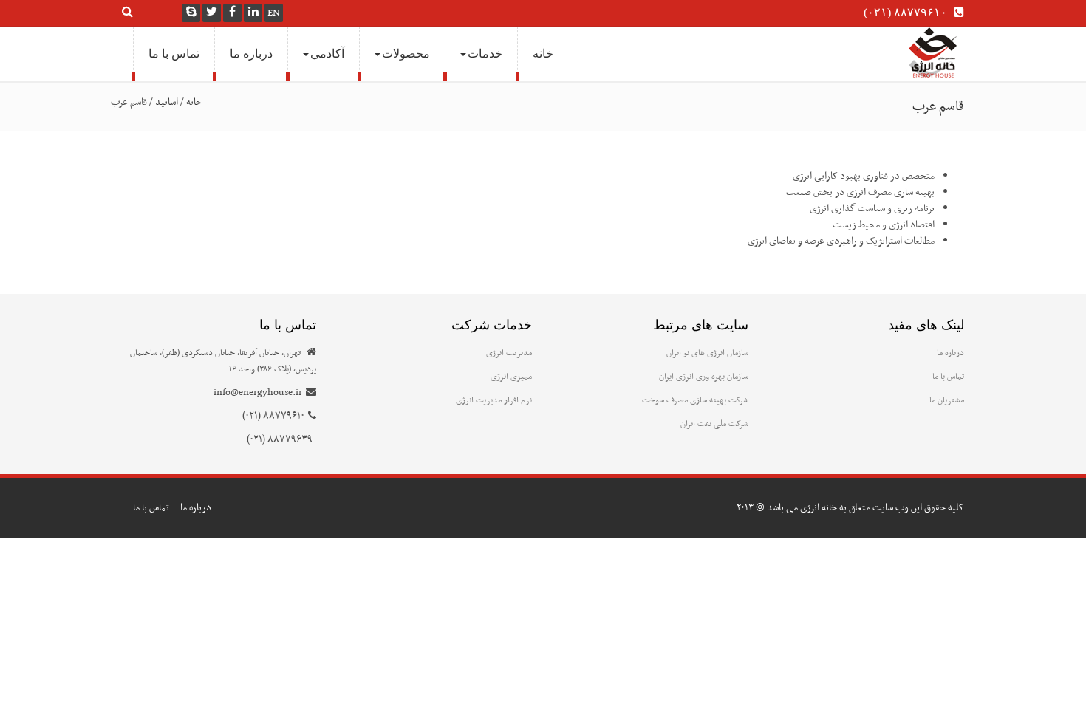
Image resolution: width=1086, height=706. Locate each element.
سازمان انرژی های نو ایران (707, 353)
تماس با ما (173, 53)
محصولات (406, 53)
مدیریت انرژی (509, 353)
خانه (543, 53)
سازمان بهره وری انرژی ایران (703, 376)
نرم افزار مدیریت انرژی (494, 400)
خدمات (485, 53)
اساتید (166, 102)
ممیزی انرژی (511, 376)
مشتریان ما (946, 400)
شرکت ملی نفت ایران (714, 424)
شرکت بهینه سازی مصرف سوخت (695, 400)
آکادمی (327, 53)
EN (273, 12)
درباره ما (251, 53)
